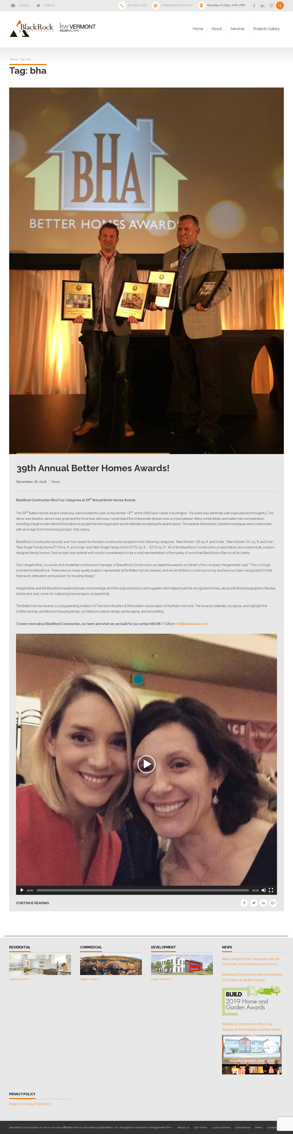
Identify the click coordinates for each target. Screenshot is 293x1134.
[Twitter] (254, 903)
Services (238, 29)
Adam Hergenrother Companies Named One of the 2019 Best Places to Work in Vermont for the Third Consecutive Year (250, 962)
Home (198, 29)
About (217, 29)
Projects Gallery (266, 29)
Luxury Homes (221, 1127)
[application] (146, 764)
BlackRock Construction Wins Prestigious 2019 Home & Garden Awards (252, 977)
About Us (183, 1127)
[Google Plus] (273, 903)
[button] (146, 764)
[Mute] (263, 890)
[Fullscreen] (271, 890)
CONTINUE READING (32, 903)
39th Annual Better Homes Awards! (93, 468)
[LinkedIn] (263, 903)
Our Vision (200, 1127)
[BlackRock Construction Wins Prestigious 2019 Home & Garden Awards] (252, 1000)
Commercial (242, 1127)
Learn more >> (19, 979)
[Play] (22, 890)
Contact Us (274, 1127)
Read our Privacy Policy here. (30, 1104)
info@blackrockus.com (191, 624)
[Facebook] (244, 903)
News (56, 482)
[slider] (143, 890)
